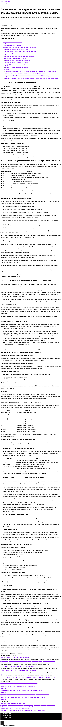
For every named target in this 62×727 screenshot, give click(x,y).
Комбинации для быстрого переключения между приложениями (20, 51)
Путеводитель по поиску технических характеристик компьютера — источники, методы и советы (23, 710)
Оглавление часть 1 (7, 713)
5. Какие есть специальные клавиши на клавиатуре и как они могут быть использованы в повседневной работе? (31, 78)
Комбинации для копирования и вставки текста (16, 49)
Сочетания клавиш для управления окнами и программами (17, 53)
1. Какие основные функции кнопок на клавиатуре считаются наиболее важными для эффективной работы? (30, 71)
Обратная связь (6, 719)
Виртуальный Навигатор (6, 4)
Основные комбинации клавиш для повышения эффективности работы (20, 47)
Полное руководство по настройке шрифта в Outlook (12, 703)
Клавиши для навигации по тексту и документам (14, 58)
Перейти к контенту (5, 1)
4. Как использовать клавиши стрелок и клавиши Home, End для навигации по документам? (26, 76)
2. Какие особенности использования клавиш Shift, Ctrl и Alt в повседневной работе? (25, 73)
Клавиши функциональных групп (13, 43)
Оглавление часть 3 (7, 717)
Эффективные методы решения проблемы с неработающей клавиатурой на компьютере (21, 690)
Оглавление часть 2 (7, 715)
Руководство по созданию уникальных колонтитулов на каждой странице (17, 686)
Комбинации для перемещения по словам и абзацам (17, 60)
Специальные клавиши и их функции (13, 45)
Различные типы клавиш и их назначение (12, 42)
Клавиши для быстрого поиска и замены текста (16, 62)
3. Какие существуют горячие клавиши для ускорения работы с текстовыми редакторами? (26, 75)
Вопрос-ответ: (6, 69)
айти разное (3, 685)
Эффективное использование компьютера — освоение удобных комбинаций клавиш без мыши (22, 697)
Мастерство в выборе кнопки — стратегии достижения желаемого (16, 708)
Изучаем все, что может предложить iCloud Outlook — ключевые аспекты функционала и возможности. (24, 694)
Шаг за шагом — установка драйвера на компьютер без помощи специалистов (18, 683)
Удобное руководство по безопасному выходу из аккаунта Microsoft (16, 707)
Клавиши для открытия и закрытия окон (14, 55)
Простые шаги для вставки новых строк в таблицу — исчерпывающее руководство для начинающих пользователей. (27, 705)
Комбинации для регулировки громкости (15, 65)
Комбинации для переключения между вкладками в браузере (19, 56)
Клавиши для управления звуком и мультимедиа (14, 64)
